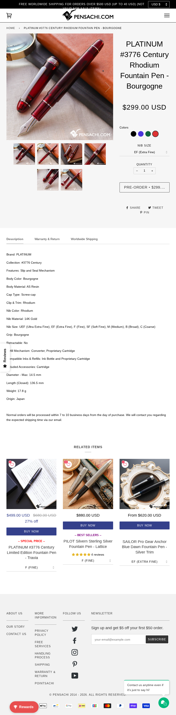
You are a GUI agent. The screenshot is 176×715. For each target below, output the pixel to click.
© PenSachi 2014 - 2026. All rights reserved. (88, 694)
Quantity (144, 164)
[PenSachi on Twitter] (74, 630)
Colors (124, 127)
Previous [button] (13, 86)
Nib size (144, 145)
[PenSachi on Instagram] (74, 654)
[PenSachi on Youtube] (75, 677)
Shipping (42, 664)
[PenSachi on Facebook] (74, 642)
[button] (133, 134)
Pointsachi (44, 683)
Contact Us (16, 634)
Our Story (15, 626)
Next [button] (105, 86)
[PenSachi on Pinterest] (74, 665)
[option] (59, 86)
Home (10, 28)
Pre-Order (147, 187)
